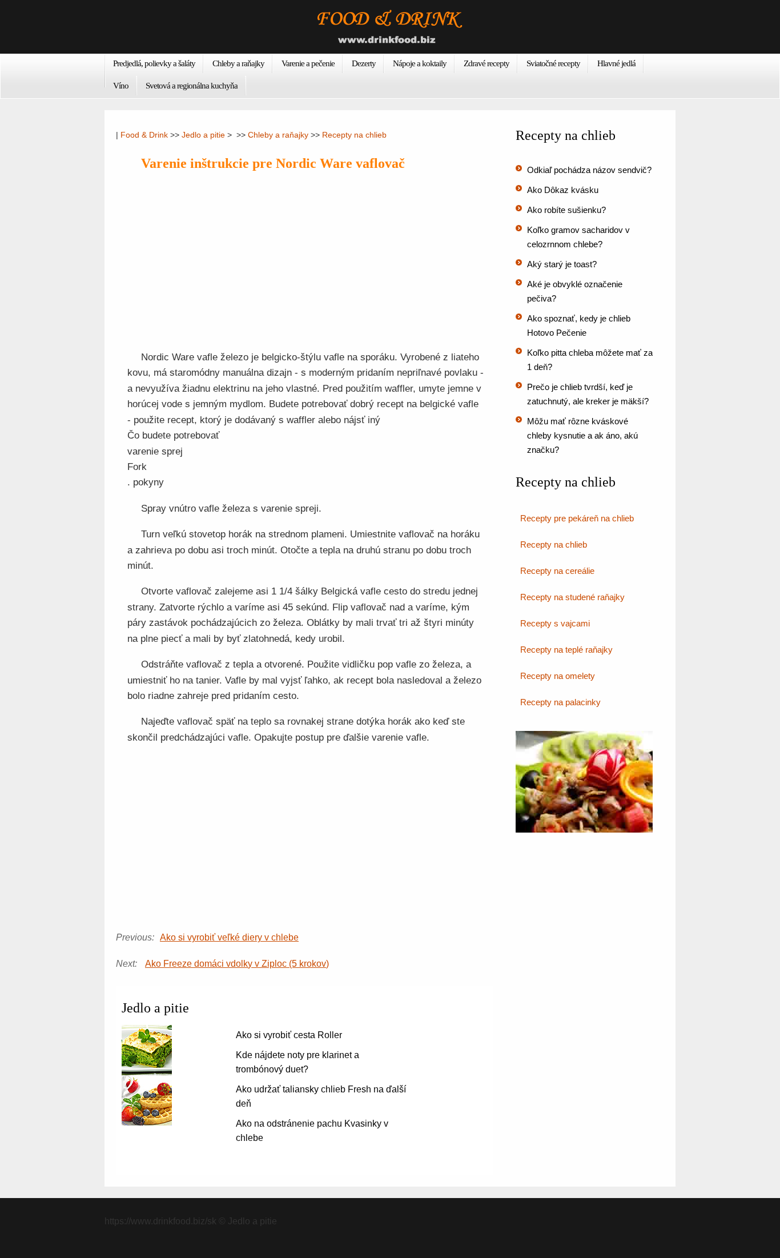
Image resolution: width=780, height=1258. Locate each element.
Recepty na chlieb (354, 134)
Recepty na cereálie (557, 571)
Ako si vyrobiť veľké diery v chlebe (229, 937)
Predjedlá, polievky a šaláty (154, 63)
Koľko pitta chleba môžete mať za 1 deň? (590, 360)
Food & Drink (144, 134)
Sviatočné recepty (553, 63)
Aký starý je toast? (562, 264)
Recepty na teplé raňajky (566, 649)
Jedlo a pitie (203, 134)
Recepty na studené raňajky (572, 597)
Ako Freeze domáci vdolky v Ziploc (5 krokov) (237, 963)
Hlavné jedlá (616, 63)
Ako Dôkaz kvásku (562, 190)
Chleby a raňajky (238, 63)
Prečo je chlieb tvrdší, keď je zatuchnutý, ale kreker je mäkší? (588, 394)
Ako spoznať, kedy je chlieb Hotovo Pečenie (578, 325)
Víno (120, 85)
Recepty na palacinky (560, 702)
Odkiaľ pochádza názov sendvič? (589, 170)
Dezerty (364, 63)
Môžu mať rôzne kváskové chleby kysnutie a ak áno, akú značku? (582, 435)
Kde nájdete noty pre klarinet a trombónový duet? (297, 1062)
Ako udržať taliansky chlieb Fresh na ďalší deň (321, 1096)
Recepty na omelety (557, 676)
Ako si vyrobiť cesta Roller (289, 1035)
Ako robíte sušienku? (566, 210)
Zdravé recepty (486, 63)
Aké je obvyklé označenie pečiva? (574, 291)
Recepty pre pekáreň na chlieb (577, 518)
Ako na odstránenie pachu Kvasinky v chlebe (312, 1131)
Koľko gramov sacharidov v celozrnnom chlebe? (578, 237)
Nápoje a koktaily (420, 63)
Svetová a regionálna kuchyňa (192, 85)
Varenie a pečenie (308, 63)
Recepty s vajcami (555, 623)
